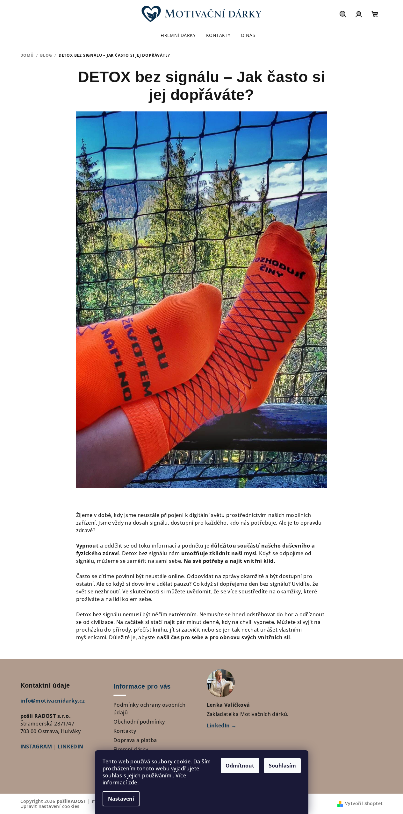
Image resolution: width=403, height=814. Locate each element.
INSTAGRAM (36, 746)
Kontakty (124, 730)
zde (132, 782)
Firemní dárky (130, 749)
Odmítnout (240, 765)
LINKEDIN (70, 746)
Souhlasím (282, 765)
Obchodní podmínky (139, 721)
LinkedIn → (222, 725)
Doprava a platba (135, 740)
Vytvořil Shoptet (364, 803)
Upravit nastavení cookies (50, 806)
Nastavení (121, 798)
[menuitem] (178, 35)
